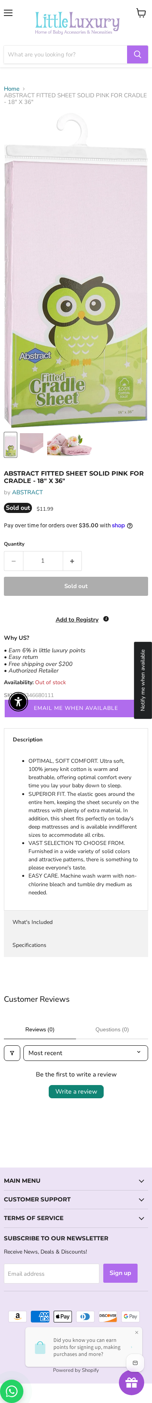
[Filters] (12, 1053)
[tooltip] (106, 619)
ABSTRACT (27, 492)
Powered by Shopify (76, 1370)
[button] (0, 1363)
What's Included (32, 922)
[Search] (137, 54)
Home (11, 89)
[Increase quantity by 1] (72, 561)
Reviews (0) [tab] (40, 1029)
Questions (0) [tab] (112, 1029)
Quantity (14, 544)
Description (27, 739)
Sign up (120, 1273)
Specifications (29, 945)
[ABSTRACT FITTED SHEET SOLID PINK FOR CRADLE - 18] (10, 444)
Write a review (76, 1091)
